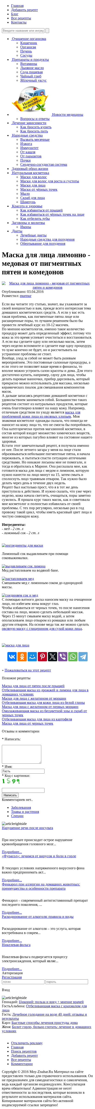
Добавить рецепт (24, 10)
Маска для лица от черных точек (27, 723)
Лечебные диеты (33, 235)
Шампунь (28, 202)
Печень (26, 51)
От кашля (27, 152)
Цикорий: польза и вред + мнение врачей (51, 1002)
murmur (25, 296)
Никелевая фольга (16, 945)
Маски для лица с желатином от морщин (34, 698)
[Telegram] (83, 656)
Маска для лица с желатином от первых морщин (40, 707)
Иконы (25, 227)
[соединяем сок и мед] (20, 595)
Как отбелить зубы (35, 219)
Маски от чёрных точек (38, 189)
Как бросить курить (35, 127)
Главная (17, 6)
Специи (17, 816)
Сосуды (26, 55)
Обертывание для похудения (42, 243)
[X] (52, 656)
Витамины (28, 64)
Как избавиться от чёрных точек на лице (52, 214)
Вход (6, 990)
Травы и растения (25, 812)
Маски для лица (32, 185)
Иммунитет (29, 148)
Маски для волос (33, 177)
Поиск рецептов (24, 1051)
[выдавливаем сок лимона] (23, 566)
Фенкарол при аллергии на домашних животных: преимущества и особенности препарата (41, 886)
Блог (14, 14)
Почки (25, 160)
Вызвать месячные (35, 139)
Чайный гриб (30, 76)
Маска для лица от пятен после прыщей (33, 686)
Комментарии (22, 1064)
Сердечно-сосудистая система (43, 164)
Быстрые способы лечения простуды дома (45, 1023)
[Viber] (62, 656)
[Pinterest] (42, 656)
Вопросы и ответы (35, 119)
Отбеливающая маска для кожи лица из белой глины (43, 703)
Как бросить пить (34, 131)
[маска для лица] (15, 645)
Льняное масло (32, 68)
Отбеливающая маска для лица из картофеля (37, 719)
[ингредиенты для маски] (22, 545)
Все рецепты (21, 18)
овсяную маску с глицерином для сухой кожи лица (42, 629)
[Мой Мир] (32, 656)
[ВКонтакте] (12, 656)
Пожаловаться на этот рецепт (28, 670)
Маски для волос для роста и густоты (49, 181)
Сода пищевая (31, 72)
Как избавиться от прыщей (41, 210)
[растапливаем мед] (18, 579)
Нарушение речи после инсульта (27, 828)
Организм (28, 47)
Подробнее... (12, 852)
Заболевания (21, 807)
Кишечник (28, 43)
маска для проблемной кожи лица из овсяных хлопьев (41, 414)
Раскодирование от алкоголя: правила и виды (38, 917)
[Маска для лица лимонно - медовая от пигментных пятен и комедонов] (47, 287)
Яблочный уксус (33, 80)
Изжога (26, 144)
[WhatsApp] (72, 656)
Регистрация (12, 977)
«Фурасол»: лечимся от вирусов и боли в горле (39, 856)
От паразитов (31, 156)
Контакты (19, 22)
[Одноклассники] (22, 656)
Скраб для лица (32, 198)
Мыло (25, 194)
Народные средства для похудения (47, 239)
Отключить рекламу (27, 1043)
